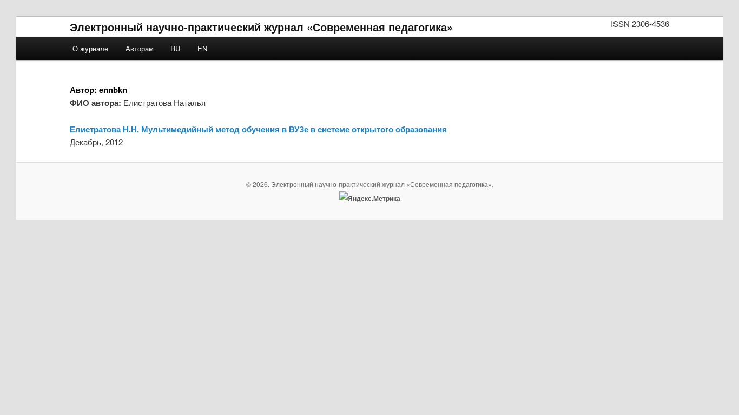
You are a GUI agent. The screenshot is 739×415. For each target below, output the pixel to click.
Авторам (140, 48)
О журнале (90, 48)
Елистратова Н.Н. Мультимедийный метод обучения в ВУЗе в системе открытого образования (258, 129)
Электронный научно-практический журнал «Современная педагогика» (261, 27)
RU (175, 48)
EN (202, 48)
